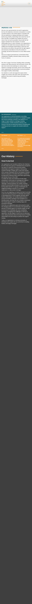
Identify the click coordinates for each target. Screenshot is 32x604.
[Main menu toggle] (29, 3)
